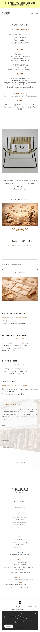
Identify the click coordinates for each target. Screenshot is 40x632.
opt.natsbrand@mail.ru (17, 348)
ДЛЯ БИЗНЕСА (20, 507)
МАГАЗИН (20, 513)
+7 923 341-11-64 (20, 85)
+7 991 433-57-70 (20, 67)
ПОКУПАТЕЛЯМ (20, 501)
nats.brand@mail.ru (17, 324)
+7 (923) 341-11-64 (20, 569)
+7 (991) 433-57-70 (20, 552)
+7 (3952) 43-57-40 (20, 65)
